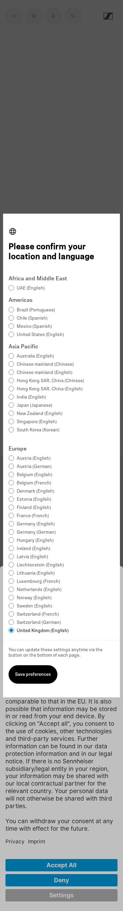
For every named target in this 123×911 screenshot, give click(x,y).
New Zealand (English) (40, 414)
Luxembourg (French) (38, 581)
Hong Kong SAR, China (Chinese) (50, 381)
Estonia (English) (34, 499)
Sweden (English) (34, 606)
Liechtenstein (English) (40, 565)
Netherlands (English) (39, 590)
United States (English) (40, 335)
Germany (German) (36, 532)
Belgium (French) (34, 483)
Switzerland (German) (39, 622)
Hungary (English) (35, 540)
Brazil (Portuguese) (36, 310)
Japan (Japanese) (34, 405)
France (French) (33, 516)
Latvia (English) (32, 557)
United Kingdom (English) (43, 631)
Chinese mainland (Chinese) (45, 364)
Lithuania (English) (36, 573)
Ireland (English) (33, 549)
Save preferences (33, 674)
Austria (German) (34, 467)
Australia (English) (35, 356)
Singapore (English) (37, 422)
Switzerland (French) (38, 614)
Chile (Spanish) (32, 318)
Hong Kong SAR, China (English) (50, 389)
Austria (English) (34, 458)
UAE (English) (31, 288)
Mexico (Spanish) (34, 326)
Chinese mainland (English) (44, 373)
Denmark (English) (35, 491)
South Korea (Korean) (38, 430)
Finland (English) (34, 508)
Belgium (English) (34, 475)
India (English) (31, 397)
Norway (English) (34, 598)
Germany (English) (36, 524)
